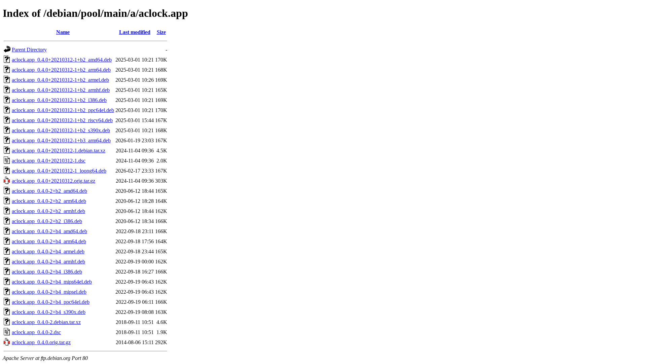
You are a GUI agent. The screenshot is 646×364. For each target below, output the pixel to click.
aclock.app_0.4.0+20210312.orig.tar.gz (53, 181)
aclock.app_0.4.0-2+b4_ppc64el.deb (50, 302)
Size (161, 32)
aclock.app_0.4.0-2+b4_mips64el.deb (52, 282)
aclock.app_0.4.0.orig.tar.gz (41, 342)
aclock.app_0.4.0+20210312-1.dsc (48, 160)
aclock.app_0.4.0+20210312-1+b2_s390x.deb (61, 130)
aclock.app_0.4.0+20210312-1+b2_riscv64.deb (62, 120)
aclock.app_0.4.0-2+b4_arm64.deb (49, 241)
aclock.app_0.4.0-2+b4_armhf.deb (48, 261)
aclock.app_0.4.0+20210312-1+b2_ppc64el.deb (63, 110)
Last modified (134, 32)
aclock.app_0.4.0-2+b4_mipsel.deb (49, 292)
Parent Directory (29, 49)
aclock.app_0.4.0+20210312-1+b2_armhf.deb (61, 90)
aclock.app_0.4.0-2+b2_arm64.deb (49, 201)
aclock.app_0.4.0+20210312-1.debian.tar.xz (58, 150)
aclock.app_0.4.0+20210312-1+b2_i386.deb (59, 100)
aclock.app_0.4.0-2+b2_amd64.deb (49, 191)
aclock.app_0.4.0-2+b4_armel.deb (48, 251)
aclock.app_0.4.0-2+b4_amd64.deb (49, 231)
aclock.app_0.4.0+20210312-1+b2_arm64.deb (61, 70)
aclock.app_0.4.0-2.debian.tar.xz (46, 322)
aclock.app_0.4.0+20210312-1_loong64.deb (59, 171)
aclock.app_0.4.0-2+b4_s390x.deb (48, 312)
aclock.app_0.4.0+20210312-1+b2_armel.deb (60, 80)
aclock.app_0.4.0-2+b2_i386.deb (47, 221)
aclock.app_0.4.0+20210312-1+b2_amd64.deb (62, 60)
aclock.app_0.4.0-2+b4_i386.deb (47, 272)
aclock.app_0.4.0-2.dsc (36, 332)
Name (63, 32)
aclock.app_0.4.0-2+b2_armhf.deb (48, 211)
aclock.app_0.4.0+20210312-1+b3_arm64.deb (61, 140)
